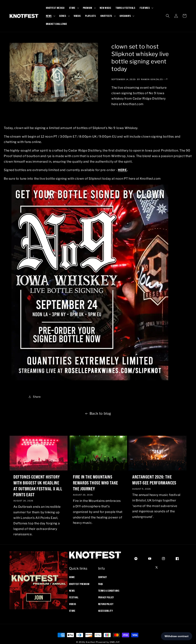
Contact (102, 577)
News (72, 590)
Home (72, 577)
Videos (72, 604)
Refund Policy (106, 604)
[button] (74, 8)
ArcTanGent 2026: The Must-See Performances (154, 479)
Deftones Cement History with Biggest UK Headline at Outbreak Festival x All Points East (37, 485)
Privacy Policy (106, 597)
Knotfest (91, 642)
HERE (122, 170)
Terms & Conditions (108, 590)
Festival (74, 597)
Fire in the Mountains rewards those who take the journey (95, 482)
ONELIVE (115, 642)
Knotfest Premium (79, 584)
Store (72, 610)
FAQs (100, 584)
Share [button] (37, 396)
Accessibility (105, 610)
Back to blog (100, 413)
